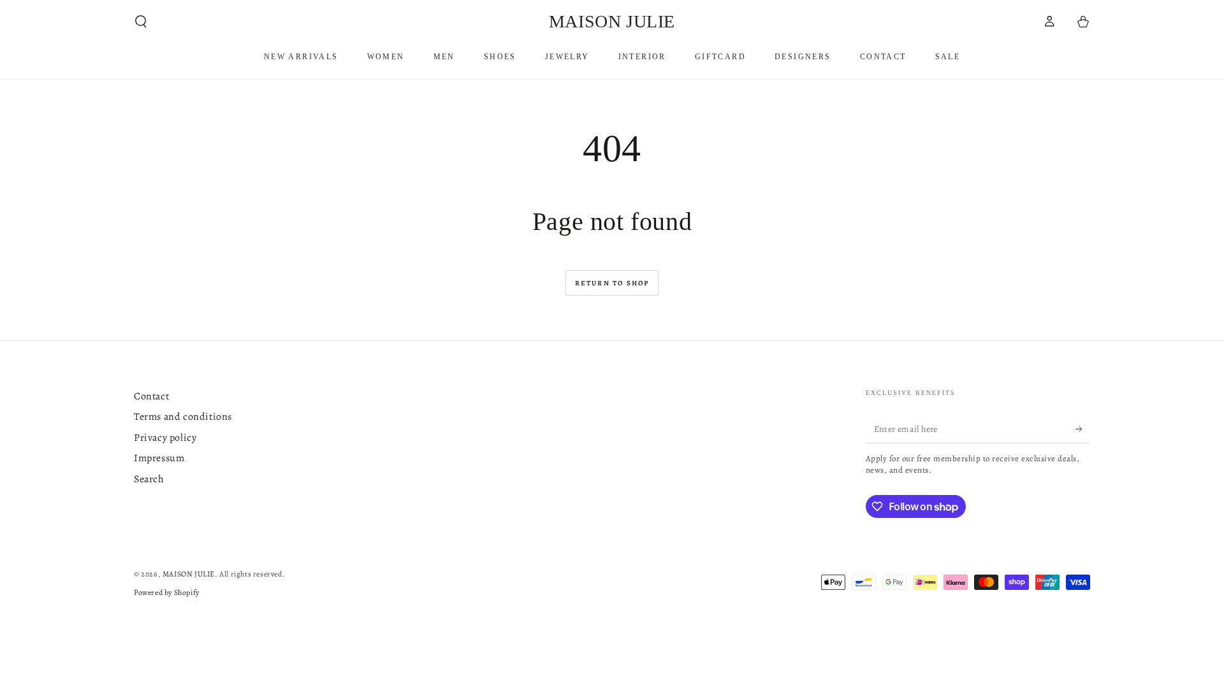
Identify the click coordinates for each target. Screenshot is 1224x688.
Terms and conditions (183, 417)
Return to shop (612, 283)
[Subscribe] (1082, 429)
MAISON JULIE (189, 574)
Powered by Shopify (167, 592)
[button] (140, 22)
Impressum (159, 458)
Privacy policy (165, 438)
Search (149, 479)
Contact (151, 396)
